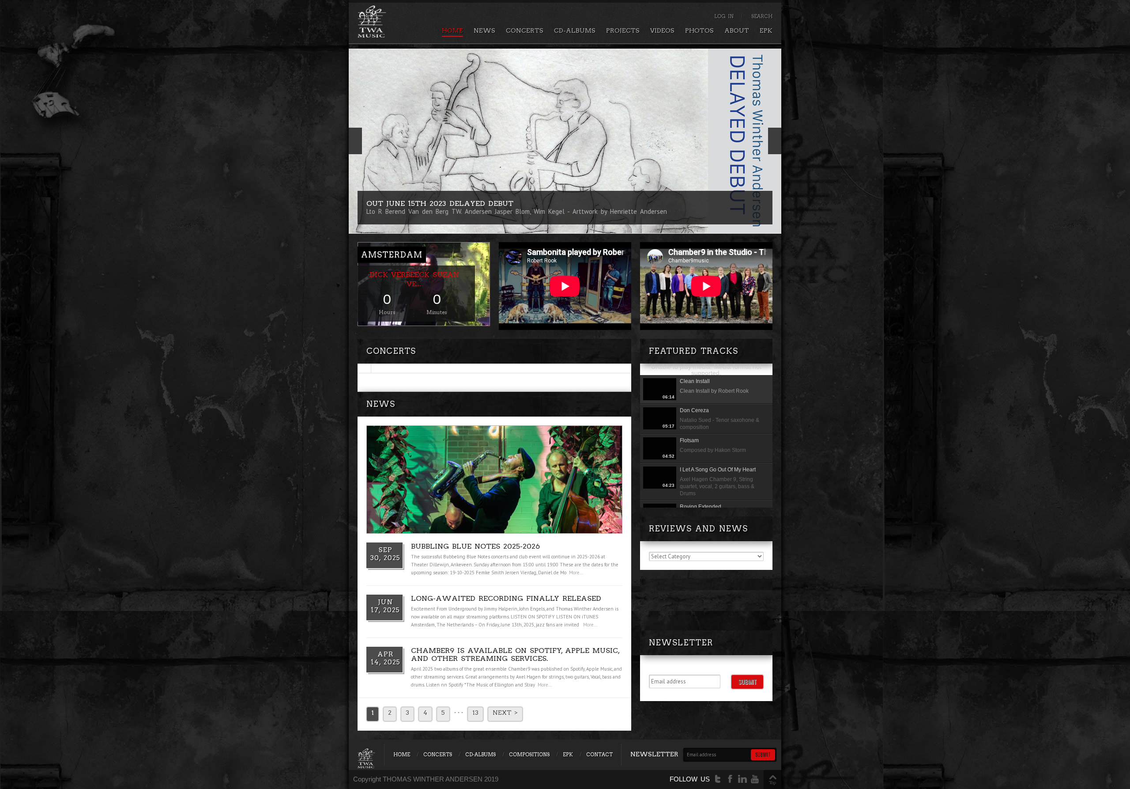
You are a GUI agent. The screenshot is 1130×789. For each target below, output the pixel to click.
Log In (724, 16)
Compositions (529, 754)
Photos (699, 30)
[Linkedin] (742, 779)
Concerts (524, 30)
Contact (599, 754)
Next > (505, 712)
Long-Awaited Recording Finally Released (506, 598)
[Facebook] (730, 779)
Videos (662, 30)
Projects (623, 30)
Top (772, 782)
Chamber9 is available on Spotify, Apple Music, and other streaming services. (515, 654)
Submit (747, 681)
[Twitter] (717, 779)
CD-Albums (574, 30)
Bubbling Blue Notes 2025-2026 (475, 546)
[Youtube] (754, 779)
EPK (766, 30)
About (736, 30)
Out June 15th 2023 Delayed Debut (439, 203)
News (484, 30)
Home (452, 30)
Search (761, 16)
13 (475, 712)
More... (576, 572)
